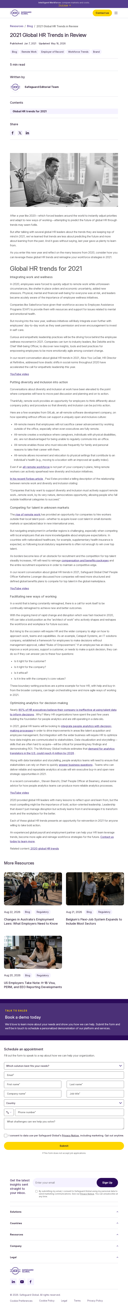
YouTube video (19, 374)
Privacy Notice (70, 1135)
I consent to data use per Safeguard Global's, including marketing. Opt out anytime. (66, 1135)
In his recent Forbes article (26, 478)
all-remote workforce (36, 467)
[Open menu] (116, 13)
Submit (64, 1145)
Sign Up (107, 1182)
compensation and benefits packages (85, 560)
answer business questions (75, 764)
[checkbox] (5, 1135)
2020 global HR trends (44, 848)
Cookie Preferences (21, 1300)
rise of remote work (28, 514)
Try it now (63, 5)
